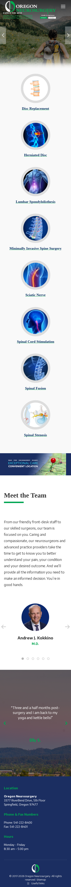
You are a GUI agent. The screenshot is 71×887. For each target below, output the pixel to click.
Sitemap (41, 879)
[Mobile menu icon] (63, 6)
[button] (22, 658)
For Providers (52, 17)
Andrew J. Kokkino (35, 637)
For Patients (43, 17)
